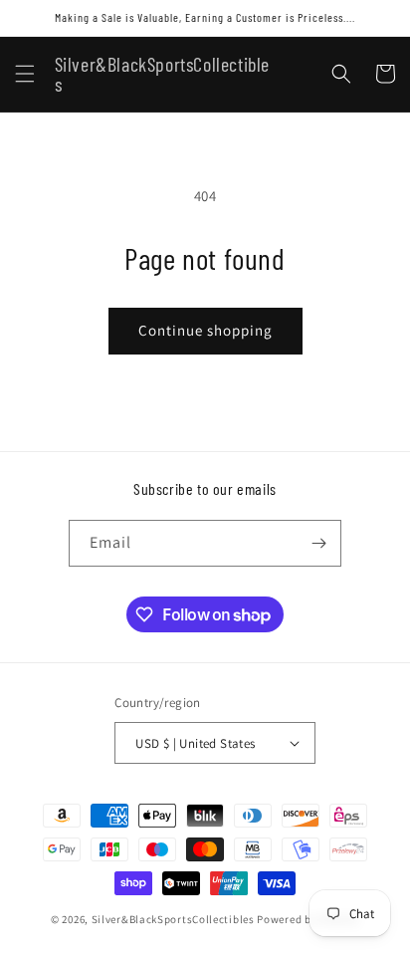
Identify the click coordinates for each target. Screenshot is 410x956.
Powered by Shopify (308, 919)
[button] (25, 74)
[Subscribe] (318, 543)
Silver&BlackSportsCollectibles (173, 919)
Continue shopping (205, 330)
